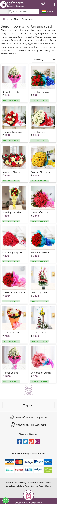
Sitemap (48, 486)
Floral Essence (38, 332)
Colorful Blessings (40, 172)
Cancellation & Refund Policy (18, 486)
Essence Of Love (10, 332)
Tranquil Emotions (12, 131)
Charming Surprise (12, 252)
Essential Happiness (41, 92)
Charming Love (39, 292)
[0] (42, 5)
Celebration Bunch (41, 372)
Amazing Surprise (11, 212)
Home (6, 19)
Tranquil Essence (40, 252)
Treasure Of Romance (13, 292)
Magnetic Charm (11, 172)
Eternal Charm (10, 372)
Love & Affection (39, 212)
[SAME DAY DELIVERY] (14, 78)
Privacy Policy (20, 482)
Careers (40, 482)
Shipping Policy (37, 486)
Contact (48, 482)
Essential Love (38, 131)
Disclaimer (31, 482)
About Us (9, 482)
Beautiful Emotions (12, 92)
